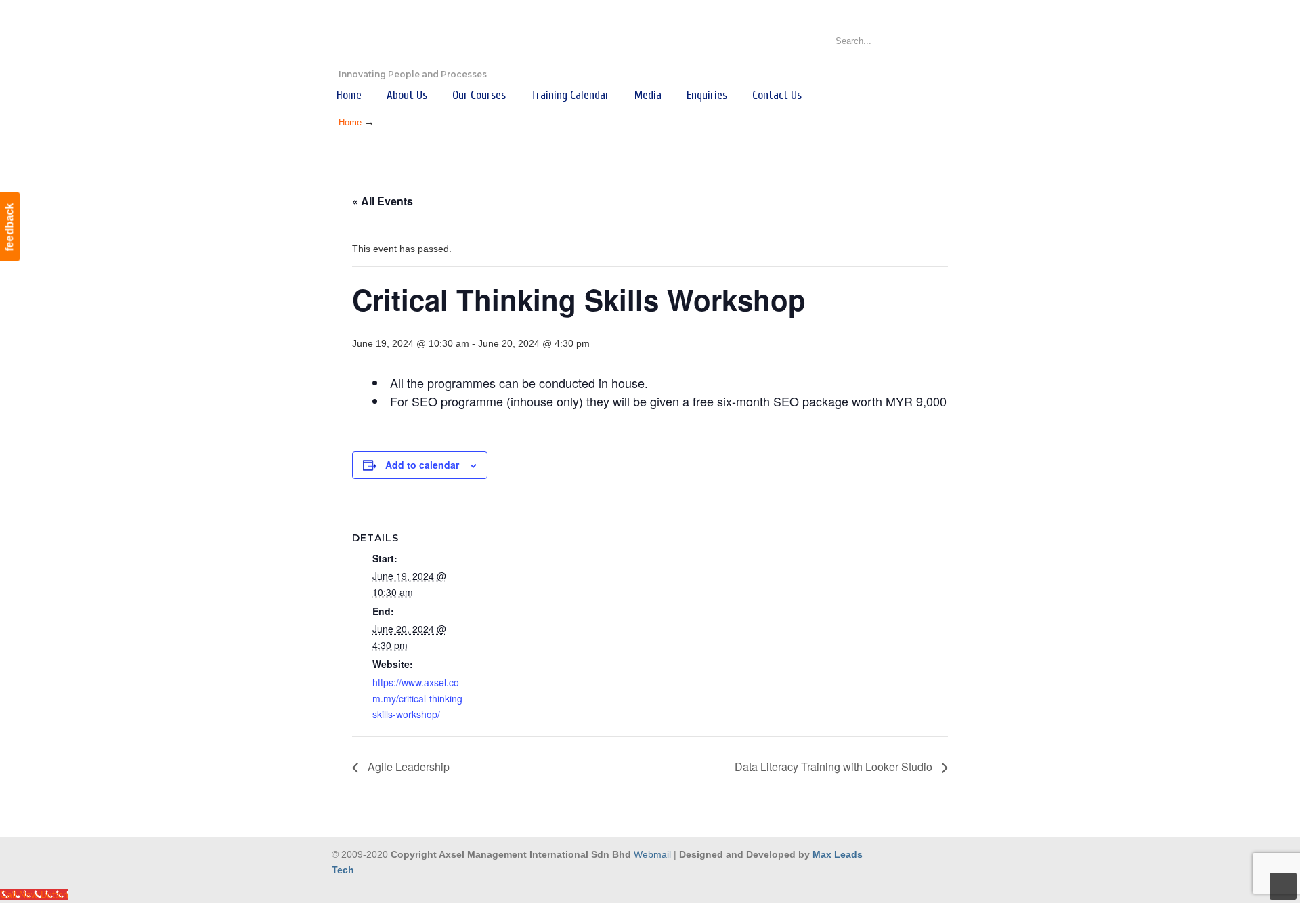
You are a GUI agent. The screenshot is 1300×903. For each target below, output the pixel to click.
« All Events (382, 201)
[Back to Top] (1283, 886)
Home (350, 122)
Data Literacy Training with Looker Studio (835, 766)
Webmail (652, 854)
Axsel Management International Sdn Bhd (406, 37)
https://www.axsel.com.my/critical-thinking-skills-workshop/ (419, 698)
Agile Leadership (407, 766)
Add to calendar (422, 464)
